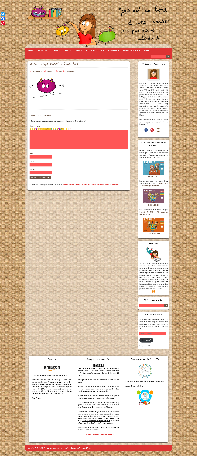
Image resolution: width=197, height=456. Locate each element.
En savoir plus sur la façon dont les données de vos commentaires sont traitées (91, 185)
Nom (32, 153)
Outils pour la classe (94, 50)
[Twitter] (2, 14)
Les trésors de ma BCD (131, 50)
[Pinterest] (2, 23)
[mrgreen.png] (51, 129)
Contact (147, 50)
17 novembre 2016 (37, 71)
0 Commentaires (70, 71)
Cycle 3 (77, 50)
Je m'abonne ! (146, 340)
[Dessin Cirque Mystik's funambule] (47, 76)
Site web (33, 169)
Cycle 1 (55, 50)
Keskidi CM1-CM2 (154, 234)
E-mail (32, 161)
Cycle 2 (66, 50)
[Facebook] (2, 18)
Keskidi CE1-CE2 (153, 176)
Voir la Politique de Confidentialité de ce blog (98, 434)
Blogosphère (113, 50)
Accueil (30, 50)
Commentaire (35, 126)
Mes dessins (42, 50)
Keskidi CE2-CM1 (153, 205)
